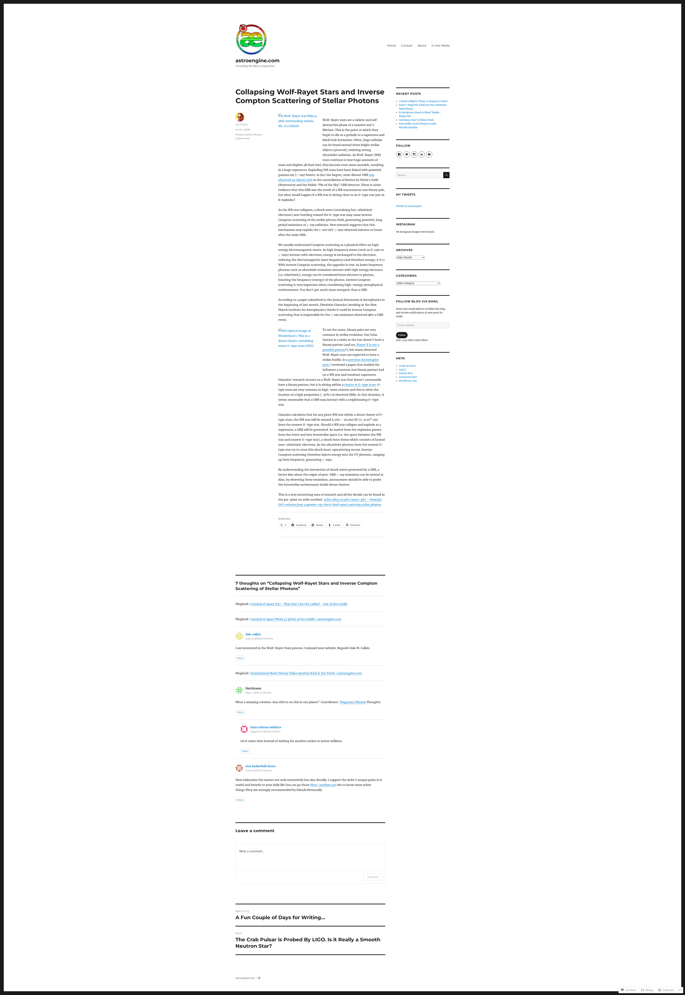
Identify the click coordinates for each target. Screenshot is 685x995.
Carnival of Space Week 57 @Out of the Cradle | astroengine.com (295, 619)
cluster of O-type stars (360, 384)
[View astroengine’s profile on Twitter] (407, 154)
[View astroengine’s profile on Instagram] (414, 154)
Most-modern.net (323, 785)
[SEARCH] (446, 175)
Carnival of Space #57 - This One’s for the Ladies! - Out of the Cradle (298, 604)
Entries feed (405, 373)
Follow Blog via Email (417, 301)
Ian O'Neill (241, 124)
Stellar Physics (253, 134)
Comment (373, 876)
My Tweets (405, 194)
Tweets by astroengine (409, 206)
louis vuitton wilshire (265, 727)
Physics (239, 134)
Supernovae (242, 138)
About (422, 45)
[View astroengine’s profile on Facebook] (399, 154)
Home (391, 45)
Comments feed (408, 377)
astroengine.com (257, 60)
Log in (402, 369)
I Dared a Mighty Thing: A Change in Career (423, 101)
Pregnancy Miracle (353, 702)
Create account (407, 365)
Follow (402, 335)
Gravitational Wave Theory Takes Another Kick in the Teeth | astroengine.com (306, 673)
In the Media (441, 45)
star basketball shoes (260, 766)
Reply (240, 658)
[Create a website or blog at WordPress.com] (259, 978)
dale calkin (253, 634)
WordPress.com (408, 380)
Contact (407, 45)
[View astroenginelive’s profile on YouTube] (429, 154)
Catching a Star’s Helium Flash (416, 119)
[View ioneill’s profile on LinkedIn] (421, 154)
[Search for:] (419, 175)
